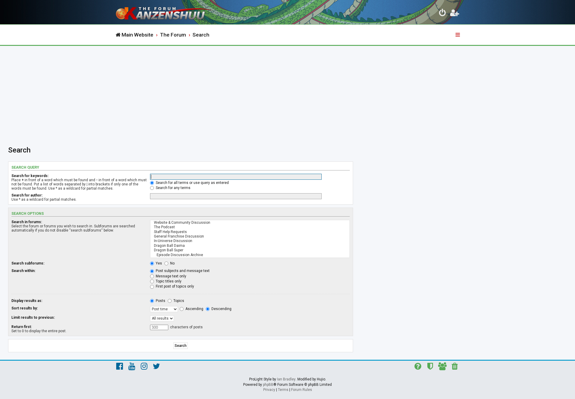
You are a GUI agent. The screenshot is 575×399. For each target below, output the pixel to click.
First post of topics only (174, 286)
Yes (158, 263)
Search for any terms (172, 188)
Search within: (23, 271)
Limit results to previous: (33, 317)
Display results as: (26, 301)
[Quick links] (458, 35)
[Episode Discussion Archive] (250, 255)
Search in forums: (26, 222)
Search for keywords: (30, 176)
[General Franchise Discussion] (250, 236)
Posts (160, 301)
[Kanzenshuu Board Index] (164, 12)
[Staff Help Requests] (250, 232)
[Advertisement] (287, 91)
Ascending (193, 309)
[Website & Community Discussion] (250, 222)
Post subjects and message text (182, 271)
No (172, 263)
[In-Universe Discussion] (250, 241)
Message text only (170, 276)
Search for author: (27, 195)
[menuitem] (443, 14)
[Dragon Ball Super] (250, 250)
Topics (178, 301)
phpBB (268, 385)
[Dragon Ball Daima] (250, 246)
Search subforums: (27, 263)
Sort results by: (24, 308)
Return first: (21, 327)
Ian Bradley (286, 379)
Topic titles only (168, 281)
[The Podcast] (250, 227)
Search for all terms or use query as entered (192, 183)
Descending (221, 309)
